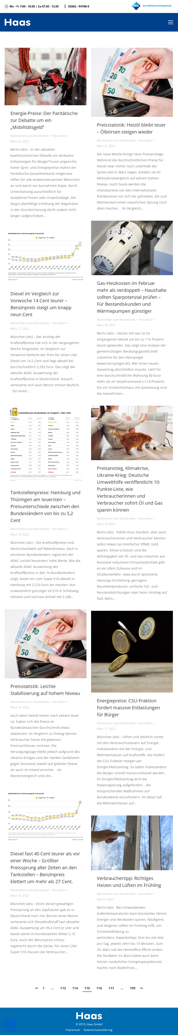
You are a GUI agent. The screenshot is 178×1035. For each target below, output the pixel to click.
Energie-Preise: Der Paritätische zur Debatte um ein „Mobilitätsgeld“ (44, 120)
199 (132, 988)
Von (59, 136)
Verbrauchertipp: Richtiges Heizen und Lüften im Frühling (129, 881)
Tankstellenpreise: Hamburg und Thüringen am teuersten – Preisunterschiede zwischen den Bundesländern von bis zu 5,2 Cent (45, 506)
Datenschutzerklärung (98, 1030)
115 (87, 988)
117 (111, 988)
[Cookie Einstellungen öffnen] (10, 1029)
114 (75, 988)
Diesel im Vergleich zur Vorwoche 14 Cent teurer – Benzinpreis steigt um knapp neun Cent (40, 304)
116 (99, 988)
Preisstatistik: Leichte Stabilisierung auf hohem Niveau (45, 689)
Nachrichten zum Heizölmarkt (29, 136)
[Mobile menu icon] (170, 22)
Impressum (73, 1030)
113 (63, 988)
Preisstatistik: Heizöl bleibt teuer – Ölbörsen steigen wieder (131, 128)
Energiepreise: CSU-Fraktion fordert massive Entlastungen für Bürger (128, 707)
